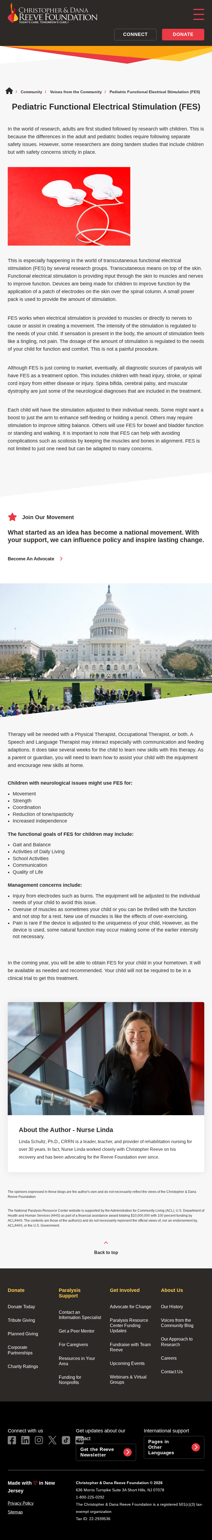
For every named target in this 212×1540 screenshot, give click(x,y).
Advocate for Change (130, 1306)
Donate (183, 34)
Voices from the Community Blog (177, 1323)
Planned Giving (23, 1333)
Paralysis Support (70, 1293)
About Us (172, 1290)
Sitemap (15, 1512)
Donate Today (21, 1306)
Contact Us (172, 1371)
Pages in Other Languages (161, 1447)
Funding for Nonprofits (70, 1380)
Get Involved (125, 1290)
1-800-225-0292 (90, 1497)
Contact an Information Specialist (80, 1315)
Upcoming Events (127, 1363)
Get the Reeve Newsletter (98, 1452)
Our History (172, 1306)
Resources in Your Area (77, 1361)
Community (31, 92)
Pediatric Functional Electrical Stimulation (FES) (155, 92)
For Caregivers (73, 1344)
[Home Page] (95, 13)
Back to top (106, 1252)
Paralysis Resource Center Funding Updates (129, 1325)
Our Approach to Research (177, 1342)
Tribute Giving (21, 1320)
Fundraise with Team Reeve (131, 1347)
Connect (135, 34)
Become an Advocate (31, 558)
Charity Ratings (23, 1366)
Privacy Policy (21, 1503)
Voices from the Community (76, 92)
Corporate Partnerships (20, 1350)
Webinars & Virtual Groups (129, 1380)
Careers (169, 1358)
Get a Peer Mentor (76, 1331)
